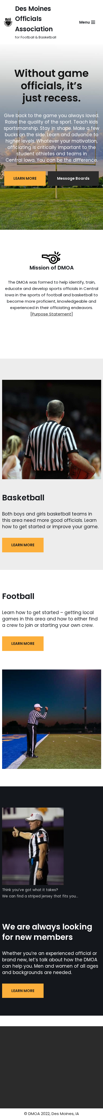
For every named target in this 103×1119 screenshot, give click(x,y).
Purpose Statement (51, 314)
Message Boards (73, 178)
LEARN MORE (24, 178)
